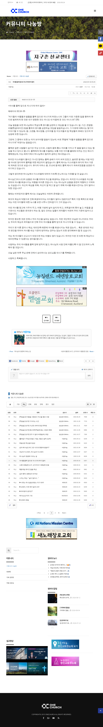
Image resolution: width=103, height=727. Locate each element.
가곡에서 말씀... (64, 610)
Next (64, 513)
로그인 (21, 2)
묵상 (24, 404)
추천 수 (93, 412)
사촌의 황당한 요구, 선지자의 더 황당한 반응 (34, 465)
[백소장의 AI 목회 (64, 595)
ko (100, 32)
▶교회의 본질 (24, 500)
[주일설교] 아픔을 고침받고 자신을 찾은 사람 (34, 417)
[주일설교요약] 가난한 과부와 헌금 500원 (33, 426)
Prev (39, 513)
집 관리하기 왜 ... (65, 623)
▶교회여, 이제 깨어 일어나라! (29, 487)
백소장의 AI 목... (65, 598)
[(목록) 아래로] (88, 93)
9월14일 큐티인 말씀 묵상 (28, 469)
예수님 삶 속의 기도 (26, 496)
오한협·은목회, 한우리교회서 (59, 577)
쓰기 (92, 505)
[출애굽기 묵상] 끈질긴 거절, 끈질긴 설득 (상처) (35, 439)
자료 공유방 (10, 577)
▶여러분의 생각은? (26, 491)
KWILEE (64, 482)
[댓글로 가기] (91, 93)
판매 (41, 404)
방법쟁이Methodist (64, 417)
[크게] (77, 93)
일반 (53, 404)
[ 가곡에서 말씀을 (64, 607)
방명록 (9, 572)
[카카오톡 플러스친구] (100, 46)
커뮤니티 (19, 32)
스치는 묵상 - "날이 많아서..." (29, 478)
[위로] (84, 93)
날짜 (76, 412)
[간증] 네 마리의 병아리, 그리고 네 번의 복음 (41, 2)
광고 (47, 404)
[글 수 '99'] (11, 404)
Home (12, 32)
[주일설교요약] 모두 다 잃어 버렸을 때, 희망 (33, 434)
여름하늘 (10, 87)
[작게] (81, 93)
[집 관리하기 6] (64, 620)
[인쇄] (95, 93)
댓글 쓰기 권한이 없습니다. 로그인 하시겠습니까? (34, 374)
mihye (65, 469)
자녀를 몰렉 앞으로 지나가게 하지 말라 (23, 82)
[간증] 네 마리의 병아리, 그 (58, 565)
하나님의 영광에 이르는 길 (28, 456)
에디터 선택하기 (88, 369)
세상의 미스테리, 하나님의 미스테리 (31, 452)
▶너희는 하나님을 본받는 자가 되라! (31, 482)
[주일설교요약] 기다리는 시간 (29, 421)
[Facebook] (100, 39)
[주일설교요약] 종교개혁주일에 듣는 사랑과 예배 (35, 430)
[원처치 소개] (100, 53)
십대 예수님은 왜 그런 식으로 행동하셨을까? (34, 447)
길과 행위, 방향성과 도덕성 (28, 474)
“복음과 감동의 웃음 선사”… (59, 571)
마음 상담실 (10, 583)
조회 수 (85, 412)
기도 (18, 404)
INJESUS (65, 495)
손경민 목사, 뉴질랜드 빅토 (58, 574)
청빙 (35, 404)
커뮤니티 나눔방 (29, 32)
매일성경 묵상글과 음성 (27, 443)
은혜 (29, 404)
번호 (9, 412)
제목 (38, 412)
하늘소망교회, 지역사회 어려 (59, 568)
